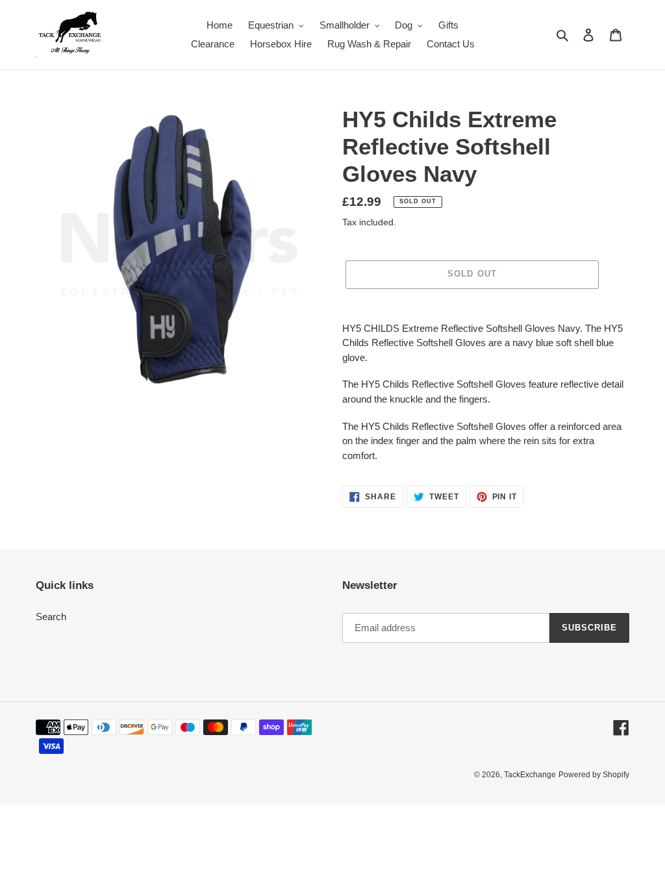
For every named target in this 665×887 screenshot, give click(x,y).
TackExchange (530, 774)
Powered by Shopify (593, 774)
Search (51, 616)
